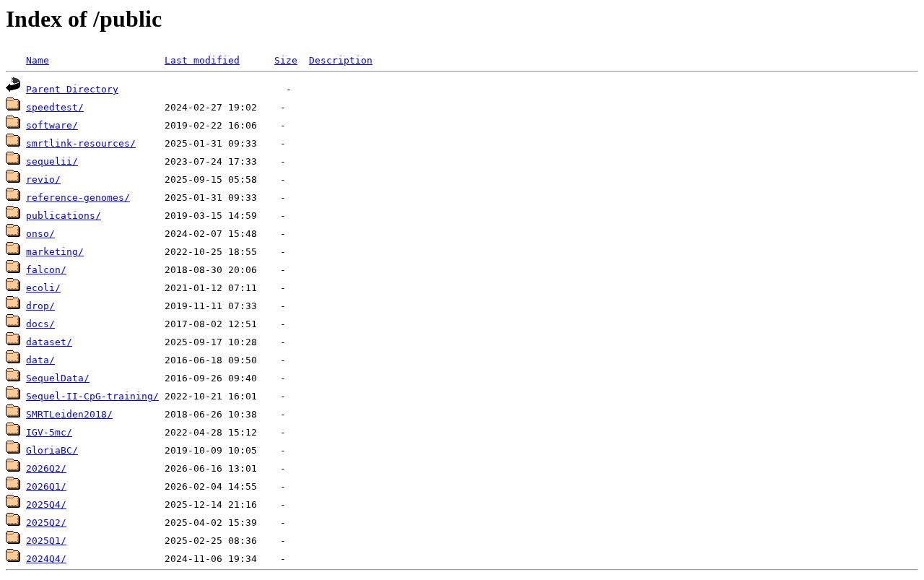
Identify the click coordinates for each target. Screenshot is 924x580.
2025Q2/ (46, 522)
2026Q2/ (46, 468)
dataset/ (49, 342)
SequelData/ (58, 378)
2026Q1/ (46, 486)
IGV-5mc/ (49, 432)
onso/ (40, 233)
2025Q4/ (46, 504)
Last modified (202, 60)
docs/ (40, 324)
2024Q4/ (46, 558)
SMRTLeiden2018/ (69, 414)
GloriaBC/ (52, 450)
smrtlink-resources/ (81, 143)
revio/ (43, 179)
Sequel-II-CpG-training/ (92, 396)
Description (340, 60)
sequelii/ (52, 161)
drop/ (40, 305)
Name (37, 60)
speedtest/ (55, 107)
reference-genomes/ (78, 197)
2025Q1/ (46, 540)
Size (285, 60)
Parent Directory (72, 89)
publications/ (63, 215)
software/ (52, 125)
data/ (40, 360)
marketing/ (55, 251)
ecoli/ (43, 287)
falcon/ (46, 269)
